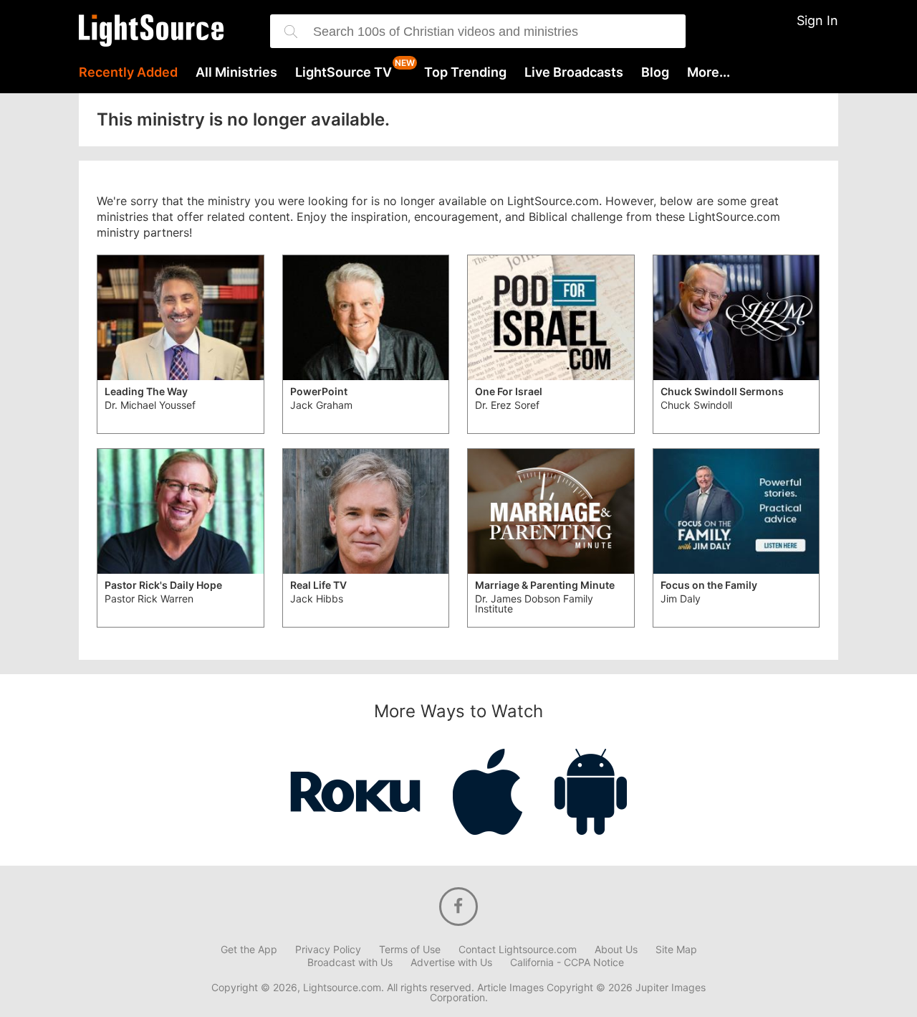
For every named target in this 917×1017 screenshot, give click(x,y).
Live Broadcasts (573, 72)
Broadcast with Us (350, 962)
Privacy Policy (328, 950)
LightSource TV (343, 72)
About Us (616, 950)
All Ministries (236, 72)
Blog (655, 72)
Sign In (817, 20)
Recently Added (128, 72)
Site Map (676, 950)
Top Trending (465, 72)
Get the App (249, 950)
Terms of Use (410, 950)
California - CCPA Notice (567, 962)
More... (708, 72)
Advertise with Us (451, 962)
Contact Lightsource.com (517, 950)
